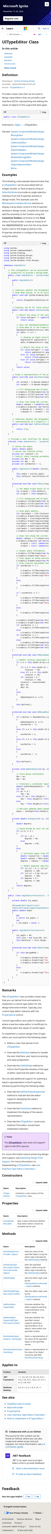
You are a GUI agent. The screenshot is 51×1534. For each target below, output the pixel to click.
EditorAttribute (9, 192)
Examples (8, 57)
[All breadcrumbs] (4, 34)
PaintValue (25, 1108)
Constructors (9, 63)
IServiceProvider (15, 1407)
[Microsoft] (25, 28)
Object (18, 124)
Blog (37, 1519)
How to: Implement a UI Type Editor (24, 1418)
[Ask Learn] (34, 34)
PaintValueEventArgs (34, 1357)
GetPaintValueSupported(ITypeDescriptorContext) (11, 1320)
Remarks (8, 60)
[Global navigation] (2, 28)
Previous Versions (24, 1519)
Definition (8, 53)
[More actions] (46, 34)
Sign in (46, 28)
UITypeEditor (10, 184)
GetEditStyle (26, 1065)
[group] (25, 615)
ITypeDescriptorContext (19, 1403)
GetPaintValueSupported (32, 1091)
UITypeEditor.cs (16, 87)
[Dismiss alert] (47, 4)
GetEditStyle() (34, 1259)
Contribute (7, 1523)
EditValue (24, 1052)
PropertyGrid (8, 1014)
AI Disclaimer (8, 1519)
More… (14, 168)
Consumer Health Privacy (13, 1526)
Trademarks (7, 1530)
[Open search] (39, 28)
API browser (14, 34)
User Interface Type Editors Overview (25, 1414)
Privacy (18, 1523)
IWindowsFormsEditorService (16, 203)
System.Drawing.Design (24, 81)
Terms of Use (35, 1526)
